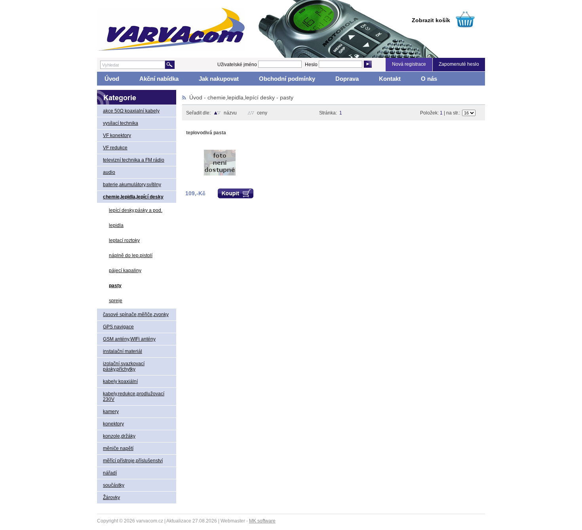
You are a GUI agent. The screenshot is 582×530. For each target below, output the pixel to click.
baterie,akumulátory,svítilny (132, 184)
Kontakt (390, 78)
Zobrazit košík (431, 20)
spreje (115, 300)
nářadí (110, 473)
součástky (113, 485)
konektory (113, 424)
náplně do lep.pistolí (130, 255)
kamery (111, 411)
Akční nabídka (159, 78)
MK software (262, 521)
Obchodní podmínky (287, 78)
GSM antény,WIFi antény (129, 339)
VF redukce (115, 148)
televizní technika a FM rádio (133, 160)
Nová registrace (409, 64)
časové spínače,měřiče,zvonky (136, 314)
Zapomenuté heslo (459, 64)
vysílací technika (120, 123)
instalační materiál (122, 351)
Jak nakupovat (219, 78)
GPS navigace (118, 327)
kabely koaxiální (120, 381)
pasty (115, 285)
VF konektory (117, 135)
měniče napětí (118, 448)
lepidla (116, 225)
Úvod (112, 78)
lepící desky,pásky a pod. (135, 210)
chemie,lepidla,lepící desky (133, 197)
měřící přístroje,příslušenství (133, 460)
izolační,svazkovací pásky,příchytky (124, 366)
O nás (429, 78)
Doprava (347, 78)
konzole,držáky (119, 436)
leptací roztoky (124, 240)
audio (109, 172)
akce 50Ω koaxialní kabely (131, 111)
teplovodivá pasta (206, 132)
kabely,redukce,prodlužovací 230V (133, 396)
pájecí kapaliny (125, 270)
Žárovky (111, 497)
